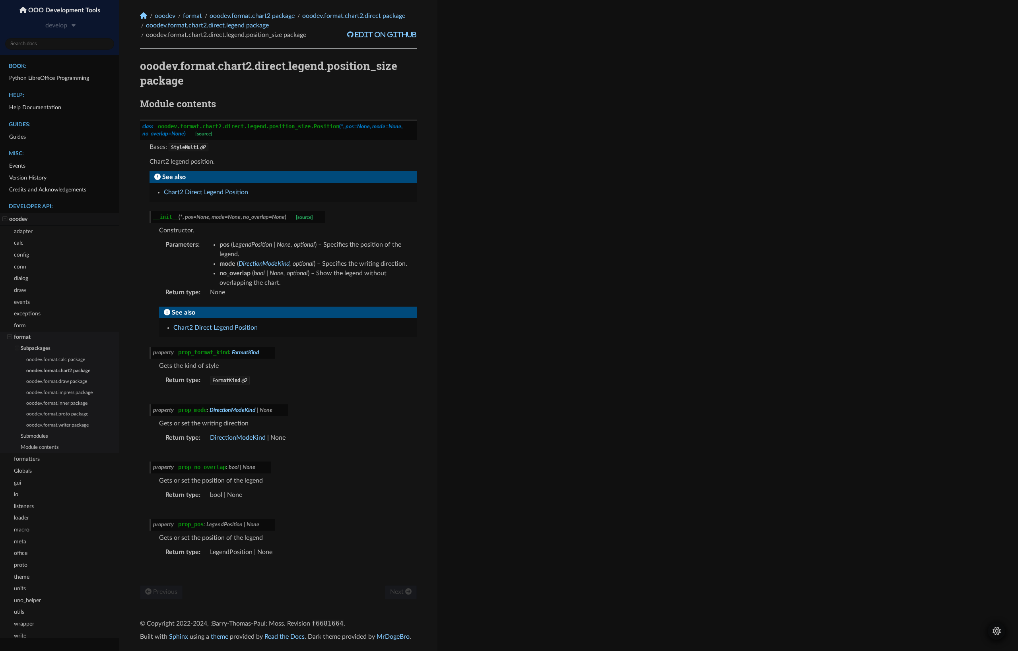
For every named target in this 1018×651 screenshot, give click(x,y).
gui (17, 483)
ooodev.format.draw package (56, 381)
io (16, 494)
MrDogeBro (393, 637)
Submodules (34, 436)
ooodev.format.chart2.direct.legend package (207, 25)
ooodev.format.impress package (59, 392)
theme (21, 577)
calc (18, 243)
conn (20, 267)
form (20, 325)
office (20, 553)
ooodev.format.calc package (55, 359)
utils (19, 612)
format (22, 337)
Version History (28, 178)
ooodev (18, 219)
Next (397, 592)
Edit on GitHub (385, 34)
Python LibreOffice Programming (49, 78)
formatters (27, 459)
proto (20, 565)
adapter (23, 231)
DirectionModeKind (238, 438)
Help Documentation (35, 107)
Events (17, 166)
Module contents (40, 447)
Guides (17, 137)
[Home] (143, 15)
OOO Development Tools (63, 10)
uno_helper (27, 600)
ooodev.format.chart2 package (58, 371)
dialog (21, 278)
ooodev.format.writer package (57, 425)
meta (20, 542)
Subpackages (36, 348)
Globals (23, 471)
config (21, 255)
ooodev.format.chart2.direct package (353, 16)
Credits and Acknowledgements (47, 190)
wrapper (24, 624)
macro (21, 530)
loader (21, 518)
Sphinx (178, 637)
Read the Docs (284, 637)
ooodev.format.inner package (56, 403)
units (20, 588)
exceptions (27, 314)
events (22, 302)
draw (20, 290)
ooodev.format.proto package (57, 414)
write (20, 636)
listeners (24, 506)
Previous (164, 592)
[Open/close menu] (5, 219)
